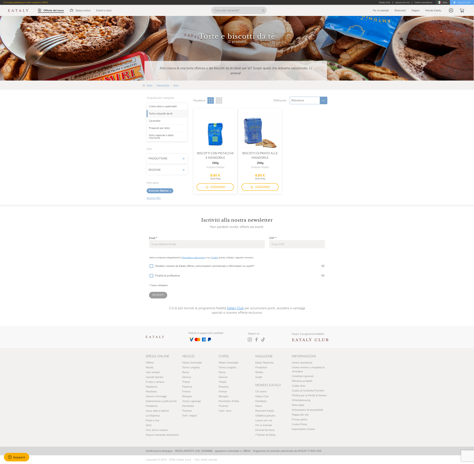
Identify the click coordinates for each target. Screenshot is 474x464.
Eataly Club (235, 308)
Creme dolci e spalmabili (163, 106)
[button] (451, 10)
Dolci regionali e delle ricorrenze (161, 136)
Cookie (214, 257)
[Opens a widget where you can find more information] (16, 457)
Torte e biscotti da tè (160, 113)
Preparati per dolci (159, 128)
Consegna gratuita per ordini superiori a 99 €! (25, 2)
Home (149, 85)
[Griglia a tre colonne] (210, 100)
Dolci (176, 85)
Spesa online (163, 85)
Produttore (157, 158)
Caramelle (154, 121)
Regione (154, 170)
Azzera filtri (154, 198)
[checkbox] (151, 266)
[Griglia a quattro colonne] (219, 100)
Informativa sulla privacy (193, 257)
